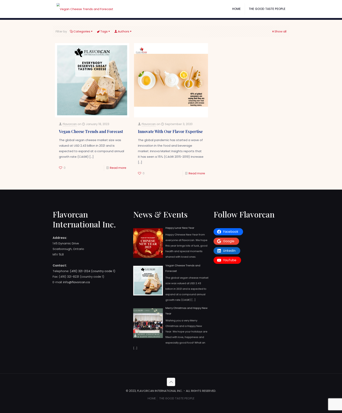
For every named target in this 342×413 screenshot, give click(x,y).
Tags (104, 31)
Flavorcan (70, 124)
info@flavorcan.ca (76, 282)
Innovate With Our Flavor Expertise (170, 131)
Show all (280, 31)
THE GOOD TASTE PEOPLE (176, 398)
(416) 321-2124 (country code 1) (92, 271)
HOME (152, 398)
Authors (123, 31)
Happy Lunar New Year (179, 228)
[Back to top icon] (171, 382)
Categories (81, 31)
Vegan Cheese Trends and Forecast (91, 131)
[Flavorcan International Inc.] (85, 9)
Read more (118, 168)
